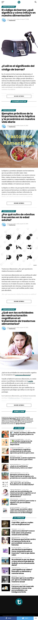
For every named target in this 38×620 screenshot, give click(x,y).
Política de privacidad (28, 616)
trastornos (12, 20)
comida (30, 381)
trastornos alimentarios (22, 375)
